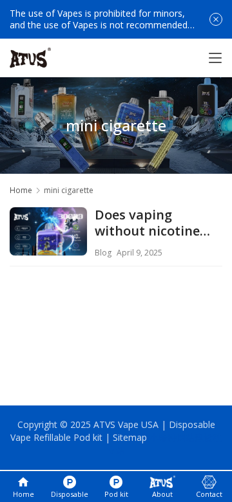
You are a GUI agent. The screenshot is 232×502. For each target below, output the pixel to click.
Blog (103, 252)
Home (21, 190)
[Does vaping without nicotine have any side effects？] (48, 245)
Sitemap (130, 437)
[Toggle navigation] (215, 58)
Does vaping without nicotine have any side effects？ (147, 223)
